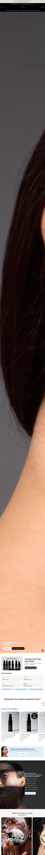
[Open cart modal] (43, 7)
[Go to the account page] (41, 7)
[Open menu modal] (1, 7)
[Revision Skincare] (22, 7)
